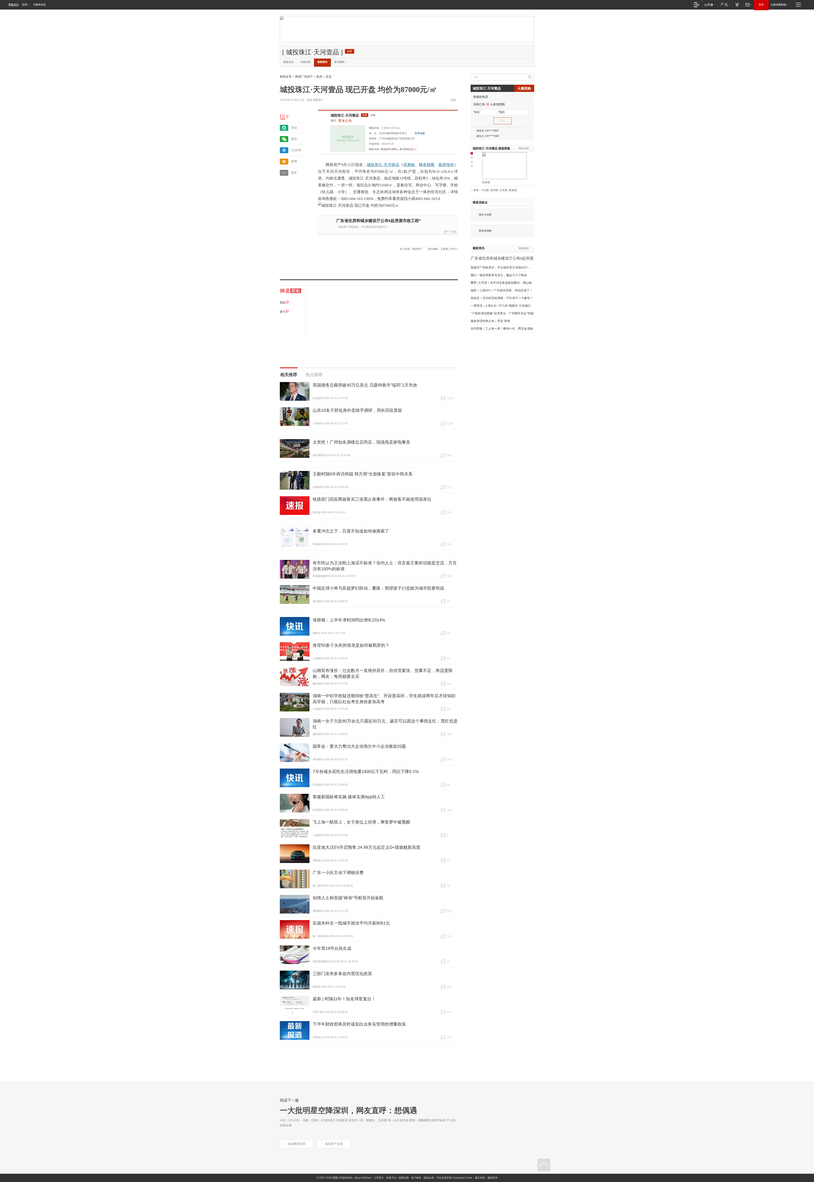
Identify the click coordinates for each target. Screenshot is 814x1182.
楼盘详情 (374, 149)
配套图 (513, 190)
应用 (24, 4)
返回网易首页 (297, 1143)
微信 (294, 139)
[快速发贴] (283, 117)
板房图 (494, 190)
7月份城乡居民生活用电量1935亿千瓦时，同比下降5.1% (366, 771)
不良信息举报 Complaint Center (454, 1177)
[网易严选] (724, 4)
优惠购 (409, 165)
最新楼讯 (322, 61)
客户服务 (416, 1177)
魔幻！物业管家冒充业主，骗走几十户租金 (499, 275)
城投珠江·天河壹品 (345, 115)
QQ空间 (296, 150)
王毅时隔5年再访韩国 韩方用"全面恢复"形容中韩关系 (363, 474)
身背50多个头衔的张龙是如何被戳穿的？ (351, 645)
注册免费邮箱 (778, 4)
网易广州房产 (304, 76)
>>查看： (476, 190)
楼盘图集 (491, 148)
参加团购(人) (407, 149)
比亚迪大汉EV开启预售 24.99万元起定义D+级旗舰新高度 (366, 847)
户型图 (485, 190)
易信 (294, 127)
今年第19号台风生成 (332, 948)
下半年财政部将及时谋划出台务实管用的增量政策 (359, 1024)
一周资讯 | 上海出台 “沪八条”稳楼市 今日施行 (501, 305)
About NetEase (362, 1177)
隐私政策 (429, 1177)
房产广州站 (450, 231)
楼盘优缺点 (480, 202)
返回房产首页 (334, 1143)
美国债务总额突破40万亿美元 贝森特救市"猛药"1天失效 (365, 385)
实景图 (503, 190)
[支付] (737, 4)
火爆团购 (524, 88)
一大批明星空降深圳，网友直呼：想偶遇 (348, 1110)
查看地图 (420, 133)
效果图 (486, 182)
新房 (319, 76)
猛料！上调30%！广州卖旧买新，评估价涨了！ (501, 290)
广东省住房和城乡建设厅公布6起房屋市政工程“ (378, 220)
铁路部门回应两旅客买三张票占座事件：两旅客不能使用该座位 (372, 499)
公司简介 (379, 1177)
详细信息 (305, 61)
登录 (761, 4)
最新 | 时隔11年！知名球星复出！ (344, 998)
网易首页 (13, 4)
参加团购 (339, 61)
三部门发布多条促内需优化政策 (342, 973)
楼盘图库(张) (389, 149)
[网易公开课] (709, 4)
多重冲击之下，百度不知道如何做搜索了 (351, 531)
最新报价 (446, 165)
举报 (453, 100)
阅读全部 (524, 148)
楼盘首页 (288, 61)
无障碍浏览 (39, 4)
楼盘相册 (427, 165)
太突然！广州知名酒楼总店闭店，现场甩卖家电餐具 (361, 442)
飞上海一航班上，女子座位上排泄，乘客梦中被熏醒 (361, 822)
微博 (294, 161)
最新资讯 (479, 248)
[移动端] (696, 4)
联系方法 (391, 1177)
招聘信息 (404, 1177)
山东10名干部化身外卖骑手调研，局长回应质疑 (357, 410)
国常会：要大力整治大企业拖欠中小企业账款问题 (359, 746)
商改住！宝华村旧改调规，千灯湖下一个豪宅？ (502, 298)
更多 (294, 172)
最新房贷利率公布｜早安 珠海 (490, 321)
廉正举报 (480, 1177)
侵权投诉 (492, 1177)
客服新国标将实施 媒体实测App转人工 (349, 796)
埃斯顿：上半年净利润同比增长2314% (349, 620)
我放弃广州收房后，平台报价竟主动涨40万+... (364, 226)
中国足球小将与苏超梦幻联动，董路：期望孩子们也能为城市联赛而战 (378, 588)
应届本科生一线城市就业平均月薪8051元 (351, 923)
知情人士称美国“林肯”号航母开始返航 (348, 897)
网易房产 (318, 99)
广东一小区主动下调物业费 (338, 872)
